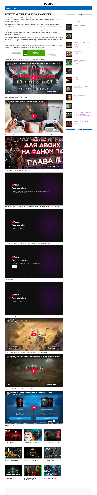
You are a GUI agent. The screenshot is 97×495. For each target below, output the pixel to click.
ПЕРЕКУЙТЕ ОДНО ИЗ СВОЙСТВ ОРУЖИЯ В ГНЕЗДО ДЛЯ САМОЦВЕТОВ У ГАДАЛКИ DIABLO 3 (83, 114)
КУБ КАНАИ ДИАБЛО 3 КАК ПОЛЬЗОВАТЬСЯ (80, 87)
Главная (8, 8)
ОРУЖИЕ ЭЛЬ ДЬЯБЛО (79, 95)
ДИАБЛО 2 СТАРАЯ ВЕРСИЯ (81, 121)
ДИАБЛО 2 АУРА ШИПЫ (80, 25)
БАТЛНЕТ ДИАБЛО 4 (79, 69)
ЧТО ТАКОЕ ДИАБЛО (79, 34)
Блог (15, 8)
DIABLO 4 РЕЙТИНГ (79, 51)
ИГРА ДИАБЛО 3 (78, 77)
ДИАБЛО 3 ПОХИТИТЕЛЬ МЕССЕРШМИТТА (80, 60)
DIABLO (48, 3)
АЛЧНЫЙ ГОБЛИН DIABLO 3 (81, 104)
